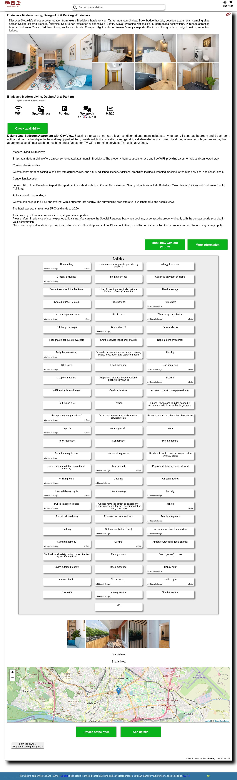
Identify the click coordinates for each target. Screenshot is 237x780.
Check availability (27, 128)
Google (64, 776)
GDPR (186, 776)
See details (140, 732)
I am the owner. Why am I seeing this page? (28, 745)
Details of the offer (96, 732)
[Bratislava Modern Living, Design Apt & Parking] (49, 62)
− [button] (12, 677)
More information (208, 244)
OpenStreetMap (221, 720)
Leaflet (208, 720)
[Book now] (228, 14)
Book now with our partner (165, 244)
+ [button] (12, 672)
